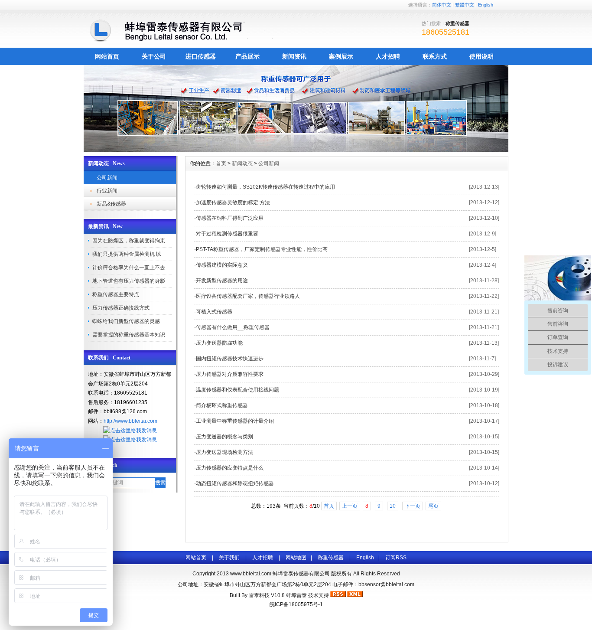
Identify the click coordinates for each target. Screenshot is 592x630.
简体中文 (441, 4)
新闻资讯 (294, 56)
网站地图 (296, 558)
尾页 (433, 506)
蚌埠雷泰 (296, 595)
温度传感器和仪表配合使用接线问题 (237, 390)
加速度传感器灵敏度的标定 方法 (233, 202)
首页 (221, 163)
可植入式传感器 (214, 312)
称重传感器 (331, 558)
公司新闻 (107, 178)
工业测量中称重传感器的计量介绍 (235, 421)
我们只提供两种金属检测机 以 (126, 254)
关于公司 (154, 56)
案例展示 (341, 56)
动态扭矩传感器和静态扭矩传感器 (235, 483)
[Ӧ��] (296, 149)
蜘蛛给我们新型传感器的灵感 (126, 321)
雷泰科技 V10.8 (267, 595)
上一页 (350, 506)
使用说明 (481, 56)
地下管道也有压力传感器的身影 (128, 281)
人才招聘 (388, 56)
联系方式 (435, 56)
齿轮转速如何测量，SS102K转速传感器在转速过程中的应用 (265, 187)
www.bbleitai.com (250, 574)
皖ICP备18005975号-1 (296, 604)
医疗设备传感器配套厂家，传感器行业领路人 (248, 296)
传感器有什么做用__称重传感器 (233, 327)
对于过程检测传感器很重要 (227, 234)
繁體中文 (464, 4)
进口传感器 (200, 56)
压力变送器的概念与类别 (224, 437)
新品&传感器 (111, 204)
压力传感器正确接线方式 (121, 308)
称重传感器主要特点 (115, 294)
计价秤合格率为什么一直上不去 (128, 267)
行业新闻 (107, 191)
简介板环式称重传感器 (222, 405)
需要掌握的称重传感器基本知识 (128, 335)
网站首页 (107, 56)
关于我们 (229, 558)
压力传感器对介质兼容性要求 (229, 374)
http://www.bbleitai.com (130, 421)
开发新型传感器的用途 (222, 280)
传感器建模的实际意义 (222, 265)
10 (393, 506)
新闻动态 (242, 163)
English (485, 4)
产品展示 (247, 56)
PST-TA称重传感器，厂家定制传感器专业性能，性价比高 (262, 249)
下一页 (412, 506)
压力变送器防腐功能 (219, 343)
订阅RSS (396, 558)
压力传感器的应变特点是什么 (229, 468)
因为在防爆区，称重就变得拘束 (128, 241)
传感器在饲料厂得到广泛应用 (229, 218)
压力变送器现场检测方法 (224, 452)
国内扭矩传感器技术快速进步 (229, 359)
